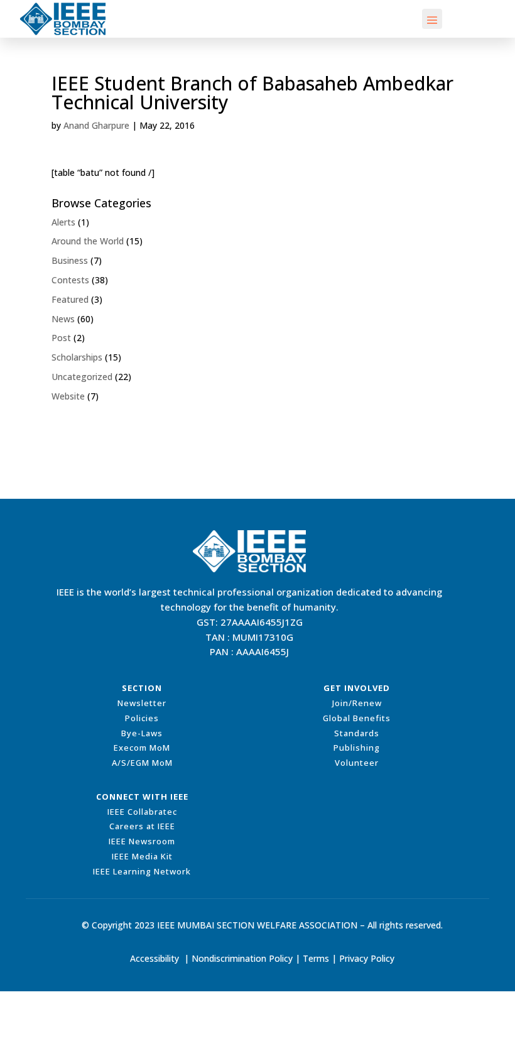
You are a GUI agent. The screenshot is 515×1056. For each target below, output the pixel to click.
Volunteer (357, 762)
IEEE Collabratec (142, 811)
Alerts (63, 222)
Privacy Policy (366, 958)
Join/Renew (357, 703)
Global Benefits (357, 718)
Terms (316, 958)
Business (70, 260)
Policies (142, 718)
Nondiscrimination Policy (242, 958)
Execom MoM (142, 747)
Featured (70, 299)
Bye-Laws (142, 733)
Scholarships (77, 357)
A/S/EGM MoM (142, 762)
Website (68, 396)
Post (61, 338)
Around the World (88, 241)
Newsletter (141, 703)
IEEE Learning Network (142, 871)
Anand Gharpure (96, 125)
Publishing (356, 747)
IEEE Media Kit (142, 856)
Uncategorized (82, 377)
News (63, 319)
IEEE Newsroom (142, 841)
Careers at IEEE (142, 826)
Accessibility (154, 958)
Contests (70, 280)
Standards (356, 733)
